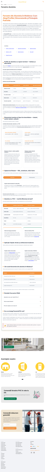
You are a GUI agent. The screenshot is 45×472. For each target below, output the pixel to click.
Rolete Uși (2, 463)
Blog (31, 442)
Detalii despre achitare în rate (10, 398)
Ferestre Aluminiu (3, 445)
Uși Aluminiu (2, 456)
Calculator (32, 441)
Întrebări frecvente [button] (9, 55)
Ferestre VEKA (3, 442)
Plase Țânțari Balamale (19, 442)
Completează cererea (8, 346)
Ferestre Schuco (3, 447)
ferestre (9, 65)
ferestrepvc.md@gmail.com (34, 450)
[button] (22, 297)
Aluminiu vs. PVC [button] (8, 51)
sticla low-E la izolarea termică (21, 107)
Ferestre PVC (3, 446)
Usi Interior (2, 454)
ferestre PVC (36, 236)
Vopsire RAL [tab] (12, 177)
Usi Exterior (2, 453)
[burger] (1, 1)
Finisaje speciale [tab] (32, 177)
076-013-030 (33, 448)
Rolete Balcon (3, 464)
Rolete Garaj (3, 465)
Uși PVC (2, 457)
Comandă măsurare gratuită (9, 428)
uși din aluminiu (31, 260)
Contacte (31, 444)
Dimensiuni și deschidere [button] (22, 48)
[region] (22, 93)
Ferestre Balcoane (3, 450)
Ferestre (5, 4)
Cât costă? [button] (31, 51)
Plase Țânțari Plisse (18, 445)
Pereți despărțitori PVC (19, 453)
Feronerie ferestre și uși (19, 449)
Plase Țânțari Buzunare (19, 446)
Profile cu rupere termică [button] (10, 48)
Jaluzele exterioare (18, 452)
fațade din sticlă (12, 252)
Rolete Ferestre (3, 468)
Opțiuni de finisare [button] (33, 48)
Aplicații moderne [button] (21, 51)
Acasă (2, 4)
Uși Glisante (2, 458)
